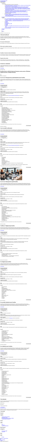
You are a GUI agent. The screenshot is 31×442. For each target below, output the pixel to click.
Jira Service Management (5, 425)
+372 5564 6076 (2, 407)
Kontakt (3, 29)
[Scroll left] (0, 74)
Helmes (3, 431)
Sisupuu (1, 440)
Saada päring (2, 411)
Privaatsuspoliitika (2, 439)
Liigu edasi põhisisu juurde (3, 0)
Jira (2, 424)
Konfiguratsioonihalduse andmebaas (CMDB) (8, 418)
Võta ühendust (2, 39)
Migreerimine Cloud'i (4, 417)
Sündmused (3, 28)
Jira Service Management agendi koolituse (13, 95)
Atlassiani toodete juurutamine (6, 416)
